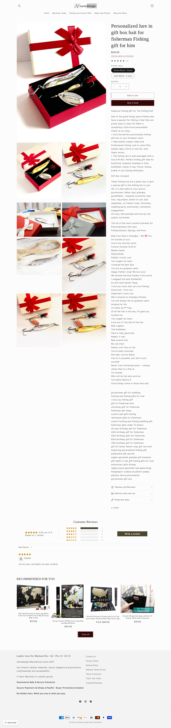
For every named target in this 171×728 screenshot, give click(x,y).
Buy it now (132, 103)
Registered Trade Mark (93, 722)
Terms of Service (93, 674)
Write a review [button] (132, 534)
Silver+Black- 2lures (123, 70)
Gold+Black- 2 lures (123, 76)
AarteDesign (80, 722)
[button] (19, 6)
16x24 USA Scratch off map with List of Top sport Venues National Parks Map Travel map (103, 617)
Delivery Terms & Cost (96, 669)
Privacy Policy (92, 661)
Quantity (114, 81)
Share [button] (116, 508)
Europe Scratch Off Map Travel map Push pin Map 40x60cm (68, 622)
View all (86, 634)
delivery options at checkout (122, 56)
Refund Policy (92, 665)
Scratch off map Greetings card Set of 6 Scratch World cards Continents (137, 617)
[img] (25, 554)
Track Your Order (93, 678)
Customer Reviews (94, 683)
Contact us (91, 656)
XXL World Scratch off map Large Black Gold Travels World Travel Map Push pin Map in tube (33, 616)
